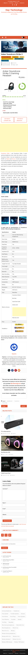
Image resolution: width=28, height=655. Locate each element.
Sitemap (16, 2)
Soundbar (13, 619)
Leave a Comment (6, 64)
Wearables (11, 622)
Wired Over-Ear (5, 60)
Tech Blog (11, 2)
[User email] (19, 370)
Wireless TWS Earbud (19, 642)
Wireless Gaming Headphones (8, 633)
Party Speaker (5, 613)
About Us (5, 2)
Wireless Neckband (6, 639)
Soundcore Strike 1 (6, 153)
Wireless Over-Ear (17, 639)
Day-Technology (14, 10)
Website (4, 514)
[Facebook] (12, 370)
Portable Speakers (15, 613)
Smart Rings (13, 616)
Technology (4, 402)
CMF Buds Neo (6, 563)
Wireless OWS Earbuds (7, 642)
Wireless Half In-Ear (6, 636)
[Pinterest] (15, 370)
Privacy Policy (22, 653)
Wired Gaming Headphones (7, 58)
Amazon (14, 158)
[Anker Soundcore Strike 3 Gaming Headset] (9, 86)
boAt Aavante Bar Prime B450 (9, 567)
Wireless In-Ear (16, 636)
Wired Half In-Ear (20, 625)
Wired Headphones (19, 58)
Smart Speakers (21, 616)
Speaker (20, 619)
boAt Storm (24, 406)
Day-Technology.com (16, 383)
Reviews (21, 56)
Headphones (15, 56)
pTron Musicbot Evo (6, 431)
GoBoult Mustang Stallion (8, 559)
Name (4, 502)
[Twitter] (9, 370)
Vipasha (14, 63)
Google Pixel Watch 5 (7, 571)
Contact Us (22, 2)
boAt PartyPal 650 (7, 556)
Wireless (13, 630)
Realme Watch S (5, 406)
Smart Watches (5, 619)
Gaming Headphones (6, 56)
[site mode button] (23, 37)
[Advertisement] (14, 27)
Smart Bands (5, 616)
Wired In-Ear (15, 627)
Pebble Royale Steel (5, 473)
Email (4, 508)
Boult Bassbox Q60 (5, 452)
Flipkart (8, 158)
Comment (5, 488)
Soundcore (17, 401)
